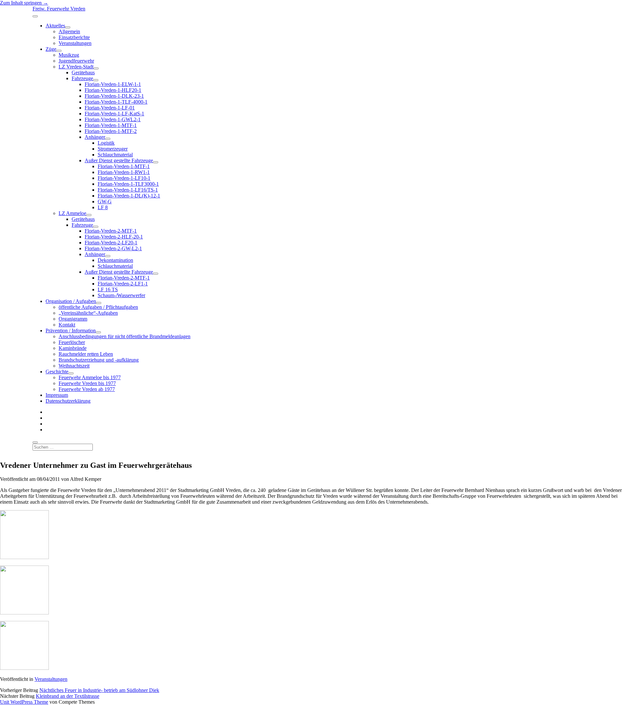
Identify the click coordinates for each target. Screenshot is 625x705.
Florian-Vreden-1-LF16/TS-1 (128, 190)
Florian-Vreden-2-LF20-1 (111, 242)
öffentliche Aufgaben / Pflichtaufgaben (98, 307)
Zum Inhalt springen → (24, 3)
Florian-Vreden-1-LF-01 (110, 107)
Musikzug (69, 55)
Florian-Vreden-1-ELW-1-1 (113, 84)
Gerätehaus (83, 72)
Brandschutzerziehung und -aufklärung (99, 360)
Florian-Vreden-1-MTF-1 (111, 125)
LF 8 (103, 207)
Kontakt (67, 324)
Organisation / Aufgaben (71, 301)
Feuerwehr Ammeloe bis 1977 (90, 377)
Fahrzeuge (82, 78)
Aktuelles (55, 25)
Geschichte (57, 371)
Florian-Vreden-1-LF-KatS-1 (114, 113)
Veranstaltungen (75, 43)
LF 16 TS (108, 289)
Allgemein (69, 31)
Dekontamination (115, 260)
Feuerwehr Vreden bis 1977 (87, 383)
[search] (35, 442)
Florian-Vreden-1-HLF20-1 (113, 90)
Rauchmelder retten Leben (86, 354)
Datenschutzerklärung (68, 401)
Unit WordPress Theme (24, 702)
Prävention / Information (71, 330)
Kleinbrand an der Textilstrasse (67, 696)
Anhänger (95, 137)
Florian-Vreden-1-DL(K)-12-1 (129, 195)
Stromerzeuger (113, 148)
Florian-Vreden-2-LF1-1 (123, 283)
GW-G (105, 201)
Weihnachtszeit (74, 365)
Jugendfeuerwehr (76, 61)
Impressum (57, 395)
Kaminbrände (73, 348)
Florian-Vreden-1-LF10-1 (124, 178)
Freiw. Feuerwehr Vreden (59, 8)
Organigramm (73, 319)
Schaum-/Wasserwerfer (121, 295)
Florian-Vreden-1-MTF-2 (111, 131)
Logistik (106, 143)
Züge (51, 49)
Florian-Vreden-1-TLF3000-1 (128, 184)
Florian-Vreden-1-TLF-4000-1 (116, 102)
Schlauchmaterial (115, 154)
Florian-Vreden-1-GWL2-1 (113, 119)
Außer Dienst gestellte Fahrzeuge (119, 160)
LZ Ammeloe (72, 213)
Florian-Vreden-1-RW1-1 (124, 172)
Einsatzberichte (74, 37)
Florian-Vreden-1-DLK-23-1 (114, 96)
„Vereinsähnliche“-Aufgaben (88, 313)
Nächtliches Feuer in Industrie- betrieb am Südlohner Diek (99, 690)
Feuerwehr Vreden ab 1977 (87, 389)
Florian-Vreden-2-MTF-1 (111, 231)
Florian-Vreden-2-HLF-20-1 (114, 236)
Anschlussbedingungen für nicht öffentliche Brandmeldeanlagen (124, 336)
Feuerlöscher (72, 342)
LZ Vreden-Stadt (76, 66)
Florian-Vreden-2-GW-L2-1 (113, 248)
